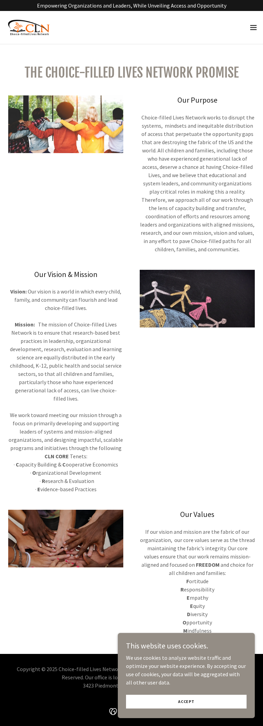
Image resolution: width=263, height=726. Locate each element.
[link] (28, 27)
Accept (186, 701)
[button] (253, 27)
